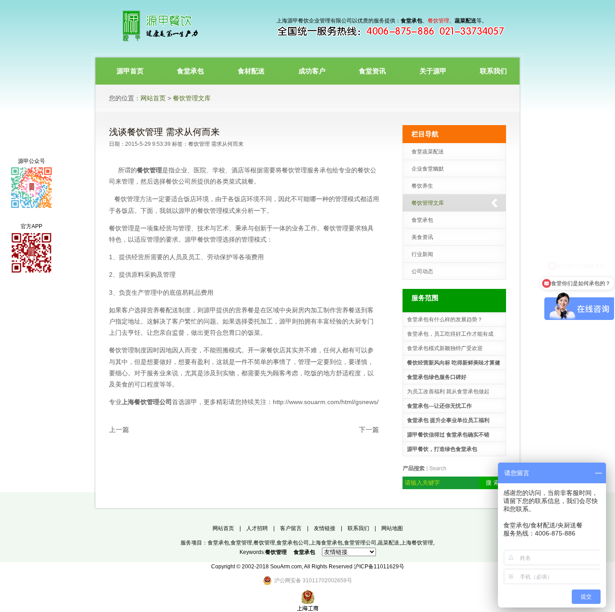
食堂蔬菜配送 (428, 151)
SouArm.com (286, 566)
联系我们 (358, 528)
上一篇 (119, 429)
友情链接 (324, 528)
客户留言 (291, 528)
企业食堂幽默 (428, 169)
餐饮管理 (199, 144)
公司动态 (422, 271)
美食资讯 (422, 237)
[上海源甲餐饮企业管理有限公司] (174, 27)
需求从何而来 (227, 144)
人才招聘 (257, 528)
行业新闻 (422, 254)
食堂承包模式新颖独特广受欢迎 (445, 348)
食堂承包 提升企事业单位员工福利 (448, 420)
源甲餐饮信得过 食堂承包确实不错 (448, 435)
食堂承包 (422, 220)
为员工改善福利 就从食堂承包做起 (448, 391)
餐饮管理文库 (192, 98)
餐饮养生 (422, 186)
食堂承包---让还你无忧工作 (439, 406)
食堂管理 (241, 543)
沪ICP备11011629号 (379, 566)
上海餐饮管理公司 (147, 401)
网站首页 (153, 98)
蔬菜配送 (388, 543)
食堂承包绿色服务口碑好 (436, 377)
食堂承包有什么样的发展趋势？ (445, 319)
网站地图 (392, 528)
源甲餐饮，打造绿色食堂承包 (442, 449)
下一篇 (369, 429)
